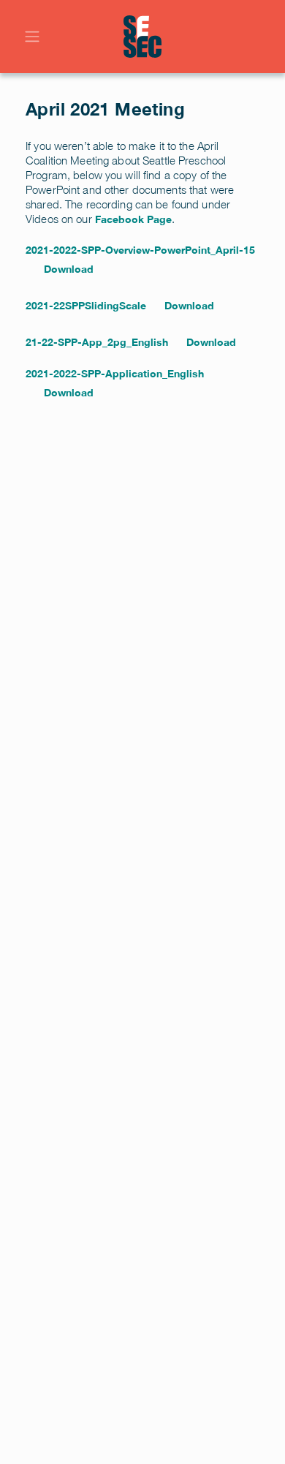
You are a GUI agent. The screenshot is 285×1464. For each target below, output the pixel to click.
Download (69, 269)
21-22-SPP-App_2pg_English (97, 342)
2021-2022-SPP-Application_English (115, 373)
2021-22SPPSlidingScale (86, 305)
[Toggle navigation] (32, 36)
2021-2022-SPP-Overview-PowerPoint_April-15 (140, 250)
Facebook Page (133, 219)
